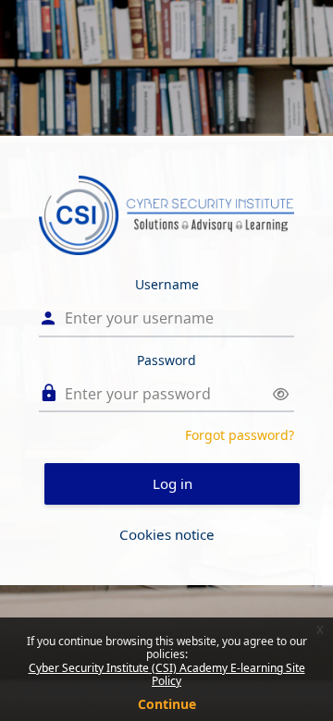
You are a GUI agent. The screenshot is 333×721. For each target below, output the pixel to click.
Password (166, 360)
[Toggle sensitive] (280, 394)
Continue (167, 704)
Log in (172, 483)
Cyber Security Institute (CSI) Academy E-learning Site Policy (167, 674)
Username (167, 284)
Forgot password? (239, 435)
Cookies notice (167, 534)
